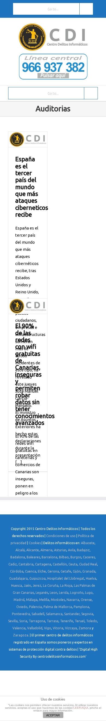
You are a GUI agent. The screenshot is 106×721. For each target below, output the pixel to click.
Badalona (17, 557)
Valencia (19, 628)
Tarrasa (52, 621)
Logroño (76, 592)
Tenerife (66, 621)
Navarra (73, 599)
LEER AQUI (80, 707)
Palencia (35, 607)
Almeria (46, 550)
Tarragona (37, 621)
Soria (23, 621)
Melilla (44, 599)
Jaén (27, 585)
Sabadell (38, 614)
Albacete (88, 543)
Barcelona (49, 557)
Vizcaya (71, 628)
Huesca (16, 585)
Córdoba (16, 571)
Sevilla (13, 621)
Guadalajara (18, 578)
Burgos (75, 557)
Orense (86, 599)
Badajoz (83, 550)
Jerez (37, 585)
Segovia (87, 614)
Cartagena (43, 564)
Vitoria (58, 628)
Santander (72, 614)
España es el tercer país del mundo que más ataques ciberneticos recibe (31, 187)
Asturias (60, 550)
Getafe (66, 571)
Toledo (91, 621)
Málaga (32, 599)
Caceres (89, 557)
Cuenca (30, 571)
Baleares (33, 557)
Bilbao (64, 557)
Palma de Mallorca (57, 607)
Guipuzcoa (37, 578)
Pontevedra (21, 614)
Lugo (89, 592)
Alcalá (20, 550)
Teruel (80, 621)
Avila (71, 550)
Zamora (85, 628)
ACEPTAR (53, 715)
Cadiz (12, 564)
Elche (42, 571)
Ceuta (72, 564)
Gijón (77, 571)
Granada (88, 571)
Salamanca (54, 614)
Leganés (42, 592)
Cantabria (25, 564)
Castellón (60, 564)
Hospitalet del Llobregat (65, 578)
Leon (53, 592)
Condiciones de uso (61, 536)
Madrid (19, 599)
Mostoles (58, 599)
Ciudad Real (88, 564)
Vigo (47, 628)
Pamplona (81, 607)
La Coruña (50, 585)
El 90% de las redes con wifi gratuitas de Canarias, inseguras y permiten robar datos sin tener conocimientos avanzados (35, 374)
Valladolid (34, 628)
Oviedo (21, 607)
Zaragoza (20, 635)
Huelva (91, 578)
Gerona (53, 571)
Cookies (35, 543)
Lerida (63, 592)
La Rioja (66, 585)
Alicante (32, 550)
